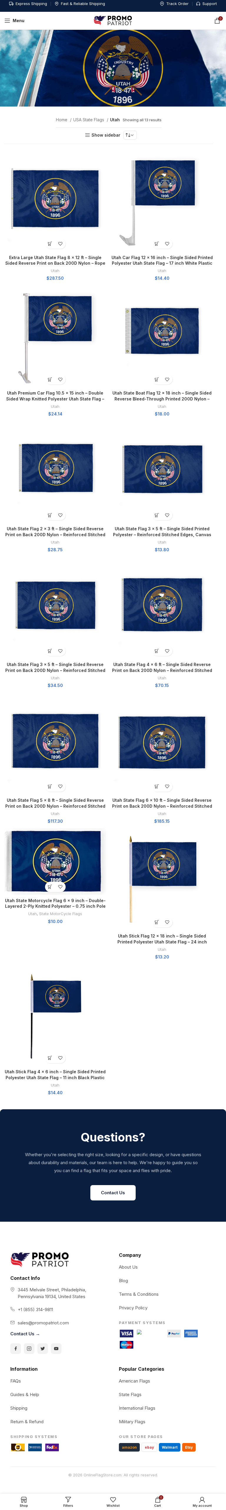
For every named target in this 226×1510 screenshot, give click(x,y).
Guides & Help (24, 1394)
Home (62, 119)
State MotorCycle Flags (60, 913)
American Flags (134, 1381)
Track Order (177, 3)
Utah (55, 270)
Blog (123, 1280)
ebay (149, 1447)
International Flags (137, 1408)
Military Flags (132, 1421)
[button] (50, 243)
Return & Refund (27, 1421)
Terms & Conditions (139, 1294)
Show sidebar (106, 135)
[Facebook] (15, 1348)
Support (209, 3)
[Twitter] (42, 1348)
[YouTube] (56, 1348)
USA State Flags (89, 119)
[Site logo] (113, 20)
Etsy (189, 1447)
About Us (128, 1267)
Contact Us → (25, 1333)
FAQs (15, 1381)
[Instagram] (29, 1348)
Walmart (169, 1447)
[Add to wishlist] (60, 243)
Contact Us (113, 1192)
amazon (129, 1447)
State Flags (130, 1394)
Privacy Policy (133, 1308)
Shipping (18, 1408)
